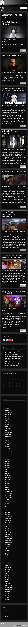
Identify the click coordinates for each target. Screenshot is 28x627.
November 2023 (8, 432)
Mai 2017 (7, 575)
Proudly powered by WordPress (8, 623)
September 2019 (8, 520)
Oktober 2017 (8, 565)
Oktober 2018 (8, 540)
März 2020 (7, 508)
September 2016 (8, 589)
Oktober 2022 (8, 455)
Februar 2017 (8, 581)
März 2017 (7, 579)
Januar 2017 (7, 583)
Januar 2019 (7, 534)
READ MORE (23, 50)
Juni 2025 (7, 406)
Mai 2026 (7, 402)
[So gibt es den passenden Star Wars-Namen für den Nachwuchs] (14, 98)
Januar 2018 (7, 559)
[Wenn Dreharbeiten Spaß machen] (14, 179)
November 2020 (8, 493)
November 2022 (8, 453)
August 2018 (7, 544)
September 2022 (8, 457)
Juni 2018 (7, 548)
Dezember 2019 (8, 514)
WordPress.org (8, 617)
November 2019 (8, 516)
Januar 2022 (7, 471)
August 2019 (7, 522)
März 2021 (7, 485)
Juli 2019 (7, 524)
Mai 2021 (7, 481)
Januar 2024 (7, 428)
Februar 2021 (8, 487)
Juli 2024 (7, 418)
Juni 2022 (7, 461)
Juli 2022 (7, 459)
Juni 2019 (7, 526)
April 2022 (7, 465)
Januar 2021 (7, 489)
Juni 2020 (7, 502)
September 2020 (8, 498)
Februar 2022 (8, 469)
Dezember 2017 (8, 561)
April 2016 (7, 597)
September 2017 (8, 567)
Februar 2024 (8, 426)
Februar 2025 (8, 410)
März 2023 (7, 447)
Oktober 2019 (8, 518)
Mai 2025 (7, 408)
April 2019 (7, 530)
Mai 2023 (7, 442)
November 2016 (8, 587)
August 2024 (7, 416)
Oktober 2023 (8, 434)
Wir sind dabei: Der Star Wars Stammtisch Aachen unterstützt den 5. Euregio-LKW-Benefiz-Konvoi (14, 358)
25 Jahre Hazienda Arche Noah (11, 361)
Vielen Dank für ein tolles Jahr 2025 (13, 354)
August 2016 (7, 591)
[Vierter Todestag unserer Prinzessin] (14, 32)
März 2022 (7, 467)
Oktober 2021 (8, 475)
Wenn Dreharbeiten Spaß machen (14, 172)
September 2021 (8, 477)
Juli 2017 (7, 571)
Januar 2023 (7, 449)
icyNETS (25, 625)
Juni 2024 (7, 420)
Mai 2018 (7, 551)
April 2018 (7, 553)
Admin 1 (16, 39)
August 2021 (7, 479)
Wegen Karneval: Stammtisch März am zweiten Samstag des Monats (13, 364)
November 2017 (8, 563)
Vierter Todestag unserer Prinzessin (11, 23)
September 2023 (8, 436)
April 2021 (7, 483)
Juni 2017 (7, 573)
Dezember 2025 (8, 404)
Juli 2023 (7, 438)
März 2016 (7, 599)
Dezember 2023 (8, 430)
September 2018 (8, 542)
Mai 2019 (7, 528)
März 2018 (7, 555)
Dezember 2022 (8, 451)
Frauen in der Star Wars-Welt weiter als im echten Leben (12, 256)
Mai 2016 (7, 595)
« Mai (4, 390)
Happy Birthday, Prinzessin (11, 56)
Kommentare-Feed (9, 615)
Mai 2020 (7, 504)
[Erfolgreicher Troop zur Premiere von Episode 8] (14, 301)
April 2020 (7, 506)
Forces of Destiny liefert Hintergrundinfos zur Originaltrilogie (10, 214)
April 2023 (7, 444)
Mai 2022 (7, 463)
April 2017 (7, 577)
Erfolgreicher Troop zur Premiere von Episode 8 (13, 292)
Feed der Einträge (9, 612)
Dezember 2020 (8, 491)
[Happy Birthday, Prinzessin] (14, 64)
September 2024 (8, 414)
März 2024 (7, 424)
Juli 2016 (7, 593)
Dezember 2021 (8, 473)
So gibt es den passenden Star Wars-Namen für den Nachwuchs (13, 89)
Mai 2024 (7, 422)
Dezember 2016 (8, 585)
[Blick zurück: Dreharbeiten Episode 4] (14, 141)
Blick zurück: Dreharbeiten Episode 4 (11, 132)
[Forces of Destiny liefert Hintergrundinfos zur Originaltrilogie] (14, 224)
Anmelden (7, 610)
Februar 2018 (8, 557)
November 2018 (8, 538)
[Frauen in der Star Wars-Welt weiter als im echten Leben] (14, 264)
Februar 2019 (8, 532)
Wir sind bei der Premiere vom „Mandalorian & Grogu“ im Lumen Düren (15, 351)
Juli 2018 (7, 546)
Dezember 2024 (8, 412)
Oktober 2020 (8, 495)
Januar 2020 (7, 512)
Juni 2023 (7, 440)
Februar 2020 (8, 510)
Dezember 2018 (8, 536)
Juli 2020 (7, 500)
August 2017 (7, 569)
